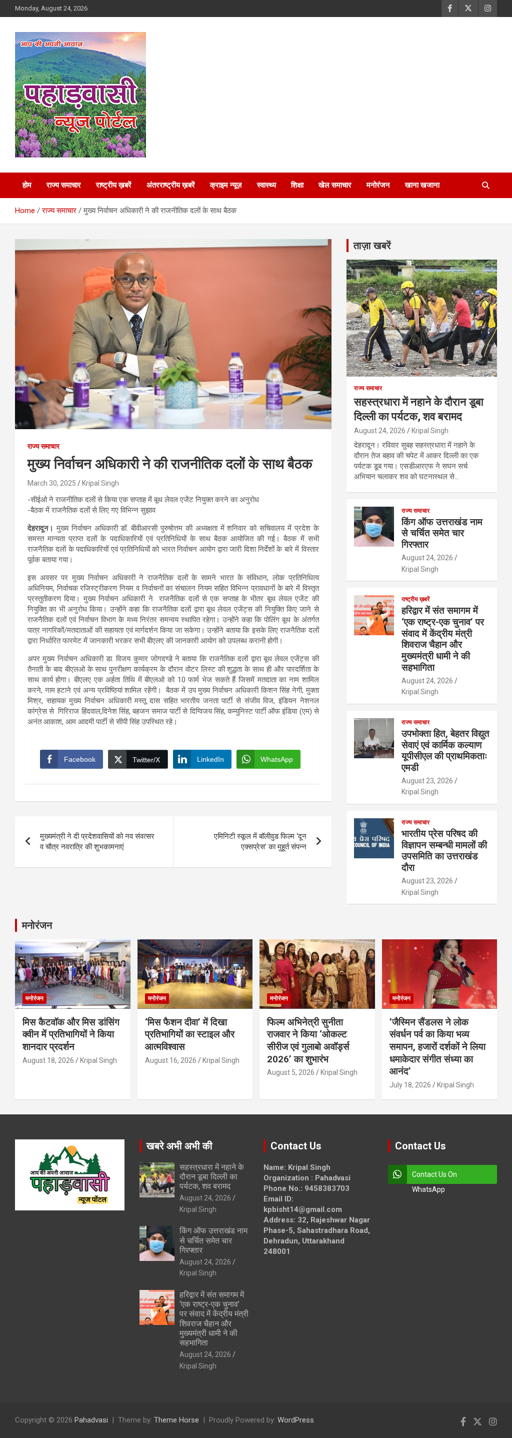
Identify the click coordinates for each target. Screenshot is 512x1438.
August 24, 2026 (380, 431)
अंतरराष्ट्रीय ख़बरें (170, 185)
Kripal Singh (100, 483)
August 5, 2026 (290, 1072)
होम (27, 185)
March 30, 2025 (52, 483)
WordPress (296, 1419)
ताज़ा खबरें (372, 246)
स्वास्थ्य (266, 185)
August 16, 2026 (170, 1060)
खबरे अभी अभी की (179, 1146)
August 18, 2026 (48, 1060)
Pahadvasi (91, 1419)
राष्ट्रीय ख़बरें (114, 185)
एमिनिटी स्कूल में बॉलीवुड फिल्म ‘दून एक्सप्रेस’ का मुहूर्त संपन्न (260, 841)
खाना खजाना (422, 185)
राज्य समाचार (63, 185)
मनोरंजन (378, 185)
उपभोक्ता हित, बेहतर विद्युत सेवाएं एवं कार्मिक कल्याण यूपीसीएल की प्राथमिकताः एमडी (446, 750)
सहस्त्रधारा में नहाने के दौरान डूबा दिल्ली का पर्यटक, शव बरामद (212, 1176)
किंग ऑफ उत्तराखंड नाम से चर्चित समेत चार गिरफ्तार (442, 533)
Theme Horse (176, 1419)
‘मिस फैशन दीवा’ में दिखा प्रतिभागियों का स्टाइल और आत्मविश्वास (189, 1034)
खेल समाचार (335, 185)
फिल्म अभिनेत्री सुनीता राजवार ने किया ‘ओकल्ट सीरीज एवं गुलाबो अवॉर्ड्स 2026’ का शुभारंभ (308, 1040)
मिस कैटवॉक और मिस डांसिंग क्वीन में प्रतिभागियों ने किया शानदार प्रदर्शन (71, 1034)
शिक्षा (297, 185)
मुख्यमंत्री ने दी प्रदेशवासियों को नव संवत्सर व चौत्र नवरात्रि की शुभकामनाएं (97, 841)
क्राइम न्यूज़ (226, 185)
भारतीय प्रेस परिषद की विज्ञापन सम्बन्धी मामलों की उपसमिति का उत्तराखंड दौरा (444, 850)
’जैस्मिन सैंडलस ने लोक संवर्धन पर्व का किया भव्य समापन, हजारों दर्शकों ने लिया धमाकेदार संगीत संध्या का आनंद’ (438, 1046)
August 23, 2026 (427, 781)
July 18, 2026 (410, 1085)
